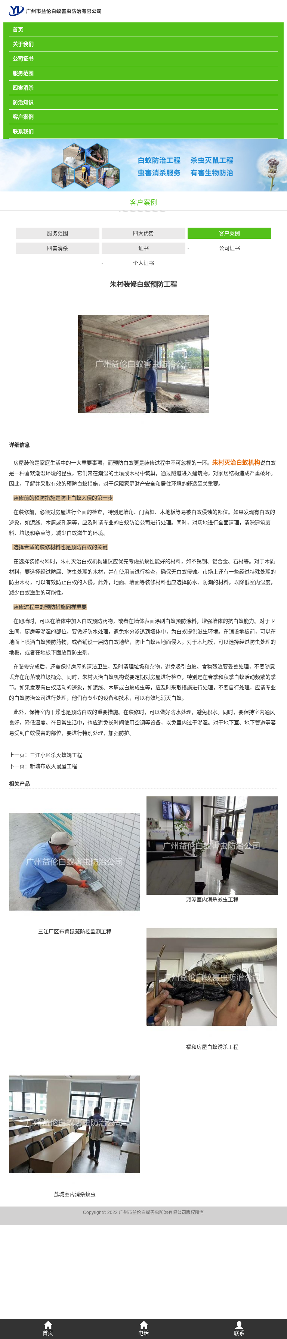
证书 (143, 248)
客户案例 (23, 117)
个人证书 (143, 263)
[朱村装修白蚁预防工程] (143, 363)
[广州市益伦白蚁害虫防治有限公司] (55, 11)
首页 (18, 29)
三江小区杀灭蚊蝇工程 (56, 755)
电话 (143, 1333)
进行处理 (56, 698)
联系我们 (23, 131)
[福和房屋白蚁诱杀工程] (211, 977)
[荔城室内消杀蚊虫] (74, 1124)
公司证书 (23, 59)
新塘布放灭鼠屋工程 (53, 766)
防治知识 (23, 102)
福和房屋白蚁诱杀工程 (212, 1047)
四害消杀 (23, 88)
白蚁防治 (129, 522)
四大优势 (143, 233)
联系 (239, 1333)
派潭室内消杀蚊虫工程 (212, 899)
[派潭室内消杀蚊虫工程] (212, 845)
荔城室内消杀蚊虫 (75, 1194)
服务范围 (23, 73)
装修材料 (39, 561)
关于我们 (23, 44)
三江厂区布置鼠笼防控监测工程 (74, 931)
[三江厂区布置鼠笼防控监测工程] (74, 861)
